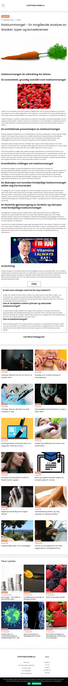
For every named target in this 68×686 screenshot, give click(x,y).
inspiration (4, 370)
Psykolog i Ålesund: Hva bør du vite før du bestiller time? (16, 376)
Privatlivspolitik (36, 683)
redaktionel (5, 16)
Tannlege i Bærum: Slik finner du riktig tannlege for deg (15, 410)
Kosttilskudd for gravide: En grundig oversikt (34, 598)
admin (19, 20)
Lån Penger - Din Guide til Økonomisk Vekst (10, 598)
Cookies (47, 667)
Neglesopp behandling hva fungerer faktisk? (14, 513)
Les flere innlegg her (34, 336)
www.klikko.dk (28, 673)
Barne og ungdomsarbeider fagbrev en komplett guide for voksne (49, 478)
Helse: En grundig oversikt (55, 597)
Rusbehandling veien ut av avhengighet (16, 546)
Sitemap (47, 673)
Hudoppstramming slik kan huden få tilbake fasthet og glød (14, 478)
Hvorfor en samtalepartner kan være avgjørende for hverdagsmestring (48, 547)
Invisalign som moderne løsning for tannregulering (48, 376)
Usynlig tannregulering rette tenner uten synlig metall (50, 444)
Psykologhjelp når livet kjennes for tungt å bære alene (50, 410)
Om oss (47, 665)
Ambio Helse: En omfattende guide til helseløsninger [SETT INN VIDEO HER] (10, 636)
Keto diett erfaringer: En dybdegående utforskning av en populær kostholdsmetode (55, 636)
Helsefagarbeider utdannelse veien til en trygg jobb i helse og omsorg (16, 444)
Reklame (47, 662)
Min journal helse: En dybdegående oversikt (32, 635)
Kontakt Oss (47, 670)
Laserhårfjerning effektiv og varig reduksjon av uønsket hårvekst (47, 513)
